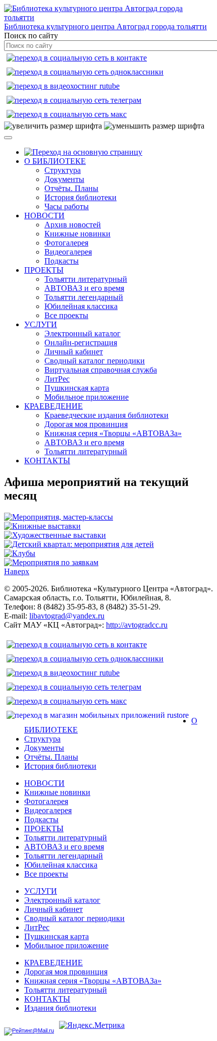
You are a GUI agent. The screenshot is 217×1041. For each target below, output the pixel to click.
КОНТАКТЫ (47, 460)
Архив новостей (72, 224)
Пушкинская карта (76, 388)
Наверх (16, 571)
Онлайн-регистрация (80, 342)
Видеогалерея (68, 252)
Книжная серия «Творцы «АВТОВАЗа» (113, 433)
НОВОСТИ (44, 215)
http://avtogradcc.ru (137, 625)
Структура (62, 170)
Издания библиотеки (60, 1008)
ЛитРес (57, 379)
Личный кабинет (73, 351)
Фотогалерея (66, 242)
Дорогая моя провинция (86, 424)
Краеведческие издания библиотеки (106, 415)
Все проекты (66, 315)
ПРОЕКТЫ (44, 270)
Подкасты (61, 261)
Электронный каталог (82, 333)
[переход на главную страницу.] (83, 152)
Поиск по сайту (31, 35)
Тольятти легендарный (83, 297)
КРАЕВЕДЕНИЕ (53, 406)
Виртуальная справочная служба (100, 369)
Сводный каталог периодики (94, 360)
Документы (64, 179)
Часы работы (66, 206)
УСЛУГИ (40, 324)
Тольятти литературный (85, 279)
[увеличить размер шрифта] (53, 126)
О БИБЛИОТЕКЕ (55, 161)
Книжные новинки (77, 233)
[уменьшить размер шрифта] (154, 126)
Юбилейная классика (81, 306)
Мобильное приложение (86, 397)
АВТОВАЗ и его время (84, 288)
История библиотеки (80, 197)
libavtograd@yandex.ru (66, 615)
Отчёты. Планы (71, 188)
